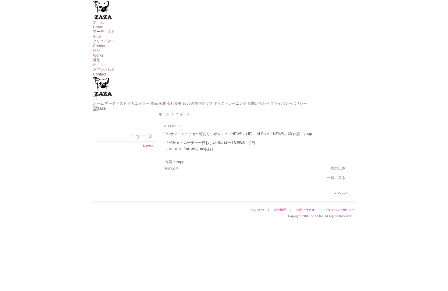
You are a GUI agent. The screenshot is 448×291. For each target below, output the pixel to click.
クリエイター (139, 103)
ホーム (98, 103)
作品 (154, 103)
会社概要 (174, 103)
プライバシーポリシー (288, 103)
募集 (162, 103)
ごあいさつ (256, 210)
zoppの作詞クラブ (198, 103)
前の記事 (171, 168)
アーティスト (116, 103)
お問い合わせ (258, 103)
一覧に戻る (336, 178)
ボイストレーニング (230, 103)
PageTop (344, 193)
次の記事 (338, 168)
